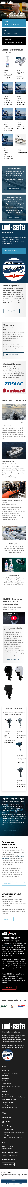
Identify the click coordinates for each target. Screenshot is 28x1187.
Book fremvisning (8, 1164)
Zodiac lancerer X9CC (8, 461)
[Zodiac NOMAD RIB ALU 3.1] (20, 88)
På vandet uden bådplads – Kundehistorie (13, 423)
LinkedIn (7, 1121)
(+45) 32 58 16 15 (7, 1146)
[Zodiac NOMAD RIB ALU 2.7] (7, 88)
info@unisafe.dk (7, 1148)
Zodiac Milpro (7, 945)
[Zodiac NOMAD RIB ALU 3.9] (20, 114)
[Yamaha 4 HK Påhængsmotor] (20, 723)
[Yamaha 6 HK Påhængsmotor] (20, 746)
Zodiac (12, 425)
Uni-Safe (13, 463)
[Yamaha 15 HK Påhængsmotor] (20, 772)
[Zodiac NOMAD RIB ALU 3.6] (7, 114)
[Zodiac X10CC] (20, 140)
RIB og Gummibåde (6, 425)
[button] (14, 188)
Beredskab (4, 504)
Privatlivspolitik (23, 1171)
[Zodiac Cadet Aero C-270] (20, 61)
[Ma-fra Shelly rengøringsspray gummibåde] (7, 61)
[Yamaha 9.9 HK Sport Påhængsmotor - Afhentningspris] (7, 723)
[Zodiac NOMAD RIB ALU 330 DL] (7, 140)
